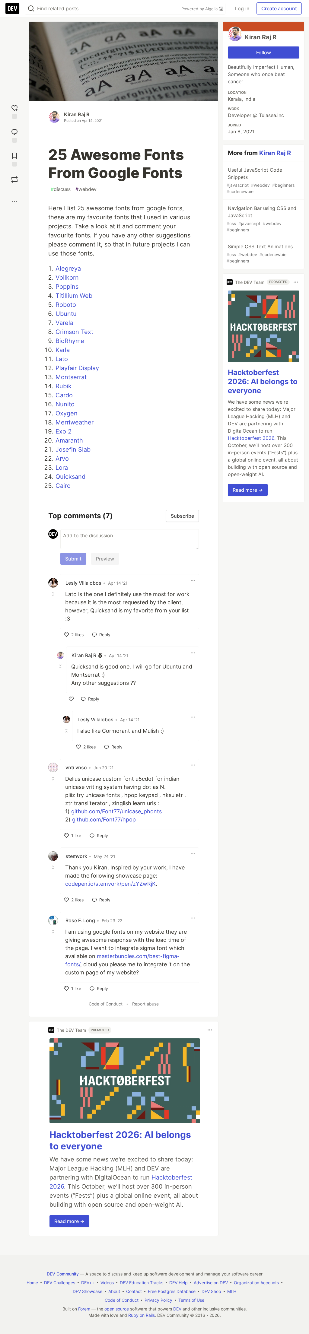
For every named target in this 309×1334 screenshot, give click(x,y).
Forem (84, 1308)
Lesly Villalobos (83, 583)
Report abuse (145, 1003)
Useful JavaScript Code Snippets (261, 180)
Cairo (63, 485)
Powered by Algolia (200, 8)
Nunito (65, 404)
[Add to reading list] (14, 158)
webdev (86, 189)
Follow (263, 52)
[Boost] (14, 179)
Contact (134, 1291)
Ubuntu (66, 313)
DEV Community (63, 1273)
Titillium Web (74, 295)
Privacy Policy (158, 1300)
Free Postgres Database (172, 1291)
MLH (231, 1291)
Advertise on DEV (211, 1282)
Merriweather (75, 422)
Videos (107, 1282)
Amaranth (69, 440)
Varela (64, 322)
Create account (279, 8)
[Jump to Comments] (14, 135)
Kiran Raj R (77, 114)
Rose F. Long (80, 920)
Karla (63, 350)
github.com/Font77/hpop (104, 819)
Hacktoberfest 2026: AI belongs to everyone (263, 381)
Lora (62, 467)
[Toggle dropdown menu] (193, 580)
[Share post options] (14, 201)
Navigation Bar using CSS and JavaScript (261, 218)
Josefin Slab (73, 449)
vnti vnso (76, 767)
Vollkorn (67, 277)
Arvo (62, 458)
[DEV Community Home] (12, 8)
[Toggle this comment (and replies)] (53, 594)
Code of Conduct (106, 1003)
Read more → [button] (69, 1221)
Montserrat (71, 377)
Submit (73, 559)
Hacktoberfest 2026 (251, 438)
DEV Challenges (59, 1282)
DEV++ (87, 1282)
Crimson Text (74, 331)
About (114, 1291)
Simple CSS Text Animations (260, 253)
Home (32, 1282)
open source (116, 1308)
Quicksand (70, 476)
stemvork (76, 856)
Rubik (64, 386)
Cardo (64, 395)
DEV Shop (211, 1291)
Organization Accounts (256, 1282)
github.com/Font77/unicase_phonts (116, 811)
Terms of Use (191, 1300)
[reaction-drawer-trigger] (14, 111)
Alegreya (68, 268)
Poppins (67, 286)
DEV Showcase (87, 1291)
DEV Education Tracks (141, 1282)
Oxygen (67, 413)
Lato (62, 359)
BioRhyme (70, 341)
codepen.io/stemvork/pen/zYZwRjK (110, 884)
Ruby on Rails (141, 1315)
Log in (242, 8)
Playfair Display (77, 368)
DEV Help (178, 1282)
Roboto (66, 304)
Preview (105, 559)
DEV (177, 1308)
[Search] (31, 8)
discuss (61, 189)
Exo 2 (64, 431)
